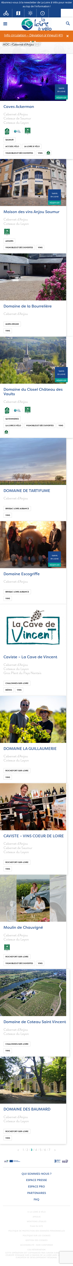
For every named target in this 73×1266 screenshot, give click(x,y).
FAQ (36, 1199)
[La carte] (18, 13)
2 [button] (32, 41)
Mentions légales (36, 1221)
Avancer (55, 1149)
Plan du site (36, 1226)
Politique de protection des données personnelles (36, 1231)
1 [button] (30, 41)
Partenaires (36, 1193)
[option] (33, 35)
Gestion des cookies (36, 1240)
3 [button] (35, 41)
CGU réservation (36, 1250)
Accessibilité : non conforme (36, 1245)
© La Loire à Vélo (36, 1212)
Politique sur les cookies (36, 1235)
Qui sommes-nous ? (36, 1174)
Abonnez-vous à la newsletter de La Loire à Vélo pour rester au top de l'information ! (36, 4)
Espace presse (36, 1180)
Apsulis (36, 1217)
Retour (18, 1149)
